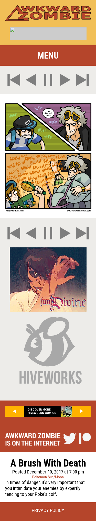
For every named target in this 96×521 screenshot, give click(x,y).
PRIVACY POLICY (48, 510)
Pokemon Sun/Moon (48, 477)
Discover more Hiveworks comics (42, 411)
